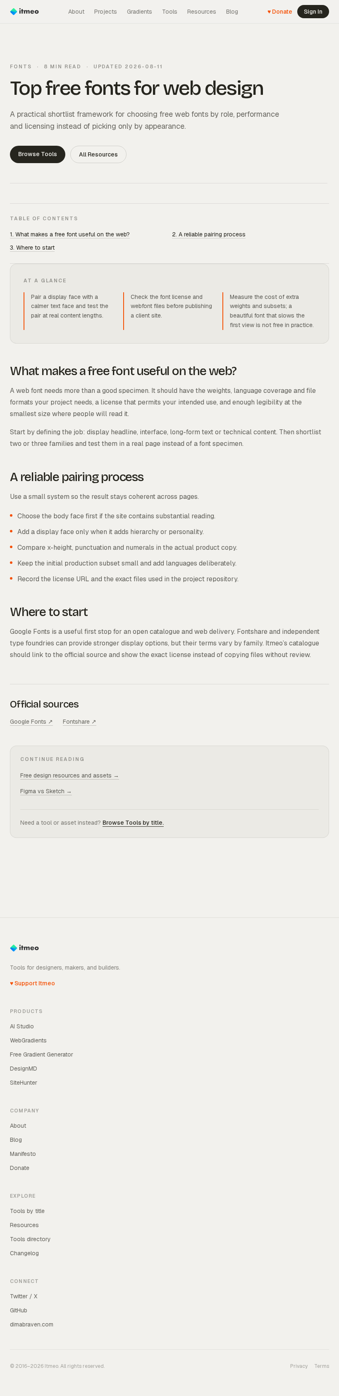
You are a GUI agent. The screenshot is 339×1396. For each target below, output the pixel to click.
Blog (232, 11)
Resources (201, 11)
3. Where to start (32, 247)
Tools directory (30, 1239)
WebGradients (28, 1040)
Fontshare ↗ (79, 721)
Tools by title (27, 1211)
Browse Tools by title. (133, 822)
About (76, 11)
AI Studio (22, 1026)
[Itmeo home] (24, 11)
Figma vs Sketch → (46, 791)
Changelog (24, 1253)
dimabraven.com (31, 1324)
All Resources (98, 154)
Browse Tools (37, 154)
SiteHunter (23, 1082)
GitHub (18, 1310)
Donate (19, 1168)
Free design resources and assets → (69, 775)
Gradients (139, 11)
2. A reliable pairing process (209, 234)
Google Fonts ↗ (31, 721)
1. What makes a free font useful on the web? (70, 234)
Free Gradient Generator (41, 1054)
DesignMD (23, 1068)
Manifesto (23, 1154)
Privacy (299, 1366)
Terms (321, 1366)
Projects (105, 11)
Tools (169, 11)
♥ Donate (279, 11)
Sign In (313, 11)
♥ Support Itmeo (32, 983)
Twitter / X (23, 1296)
